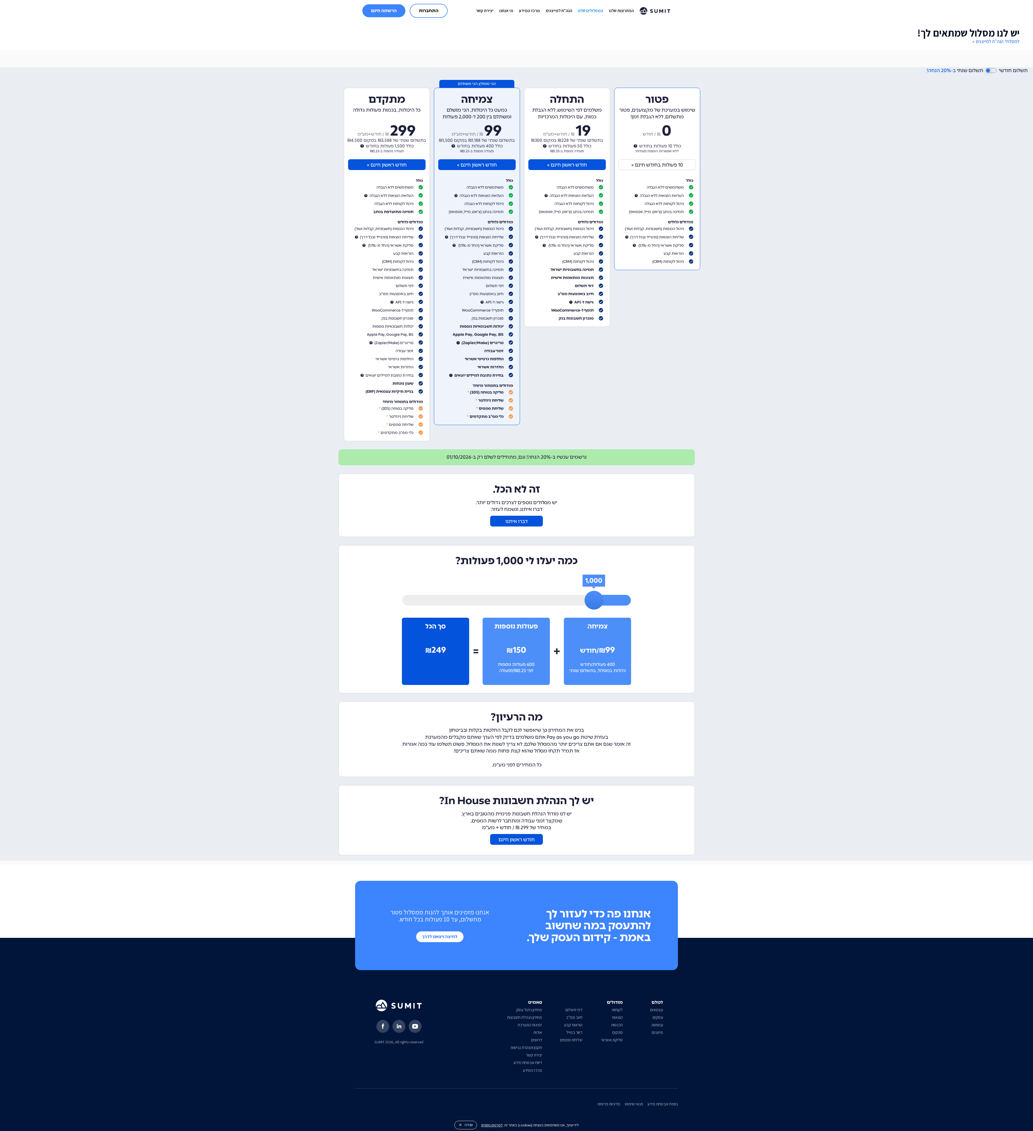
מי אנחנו (506, 10)
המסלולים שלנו (590, 10)
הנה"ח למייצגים (559, 10)
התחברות (428, 10)
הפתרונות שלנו (621, 10)
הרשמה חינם (384, 10)
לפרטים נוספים (492, 1125)
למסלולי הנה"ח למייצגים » (996, 41)
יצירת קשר (484, 10)
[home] (655, 11)
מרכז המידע (529, 10)
